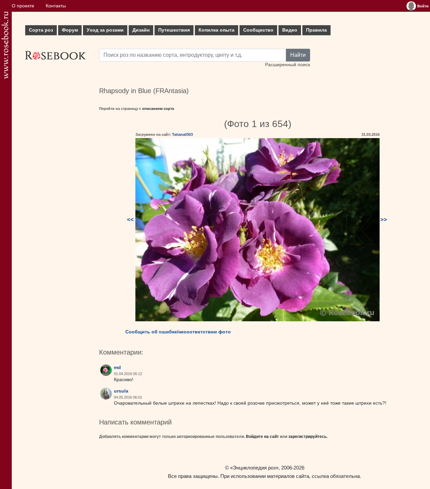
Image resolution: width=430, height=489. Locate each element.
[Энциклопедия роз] (4, 45)
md (117, 367)
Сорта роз (41, 30)
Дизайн (140, 30)
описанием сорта (158, 109)
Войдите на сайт (262, 436)
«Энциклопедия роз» (254, 468)
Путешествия (174, 30)
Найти (298, 55)
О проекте (23, 5)
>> (383, 219)
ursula (121, 391)
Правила (316, 30)
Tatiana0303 (182, 134)
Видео (289, 30)
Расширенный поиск (287, 64)
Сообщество (258, 30)
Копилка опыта (216, 30)
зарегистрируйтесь (307, 436)
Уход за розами (105, 30)
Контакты (56, 5)
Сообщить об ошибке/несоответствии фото (178, 331)
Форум (70, 30)
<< (130, 219)
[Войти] (411, 6)
